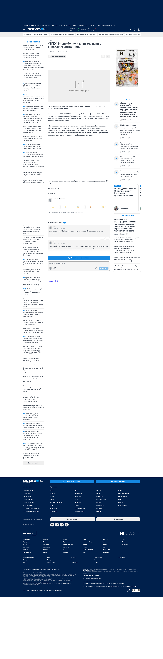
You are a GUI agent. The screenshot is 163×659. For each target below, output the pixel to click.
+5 (102, 238)
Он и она (99, 490)
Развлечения (100, 505)
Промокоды (105, 25)
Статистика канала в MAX (31, 511)
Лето (76, 499)
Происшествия (101, 499)
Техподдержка (28, 505)
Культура (78, 496)
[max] (62, 524)
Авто (51, 490)
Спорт (120, 490)
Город (52, 499)
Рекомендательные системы (90, 581)
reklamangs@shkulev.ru (89, 570)
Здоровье (53, 511)
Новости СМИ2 (53, 281)
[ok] (67, 524)
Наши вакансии (28, 502)
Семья (98, 511)
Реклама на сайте (29, 490)
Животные (53, 508)
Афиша (74, 25)
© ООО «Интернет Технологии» (53, 590)
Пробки (82, 29)
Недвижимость (28, 25)
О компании (27, 496)
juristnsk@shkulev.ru (66, 583)
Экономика (121, 502)
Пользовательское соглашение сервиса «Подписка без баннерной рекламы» (103, 583)
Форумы (55, 25)
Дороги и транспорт (56, 502)
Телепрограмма (64, 25)
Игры (113, 25)
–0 (107, 238)
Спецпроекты (122, 505)
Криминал (78, 493)
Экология (121, 499)
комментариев (58, 56)
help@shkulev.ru (35, 584)
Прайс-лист (27, 493)
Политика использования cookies (92, 578)
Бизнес (52, 493)
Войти (54, 269)
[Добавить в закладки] (103, 56)
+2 (102, 253)
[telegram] (52, 524)
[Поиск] (130, 29)
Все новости (33, 42)
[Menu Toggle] (24, 29)
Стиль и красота (123, 493)
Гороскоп (81, 25)
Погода (47, 25)
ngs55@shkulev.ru (44, 582)
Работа (98, 502)
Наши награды (28, 499)
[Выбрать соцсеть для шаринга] (108, 56)
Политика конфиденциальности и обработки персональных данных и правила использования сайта (110, 586)
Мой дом (78, 502)
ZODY (98, 25)
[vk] (57, 524)
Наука (77, 505)
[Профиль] (139, 29)
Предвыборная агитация (31, 508)
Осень (98, 493)
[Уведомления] (134, 29)
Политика (99, 496)
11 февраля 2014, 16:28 (54, 51)
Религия (99, 508)
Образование (79, 511)
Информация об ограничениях (91, 575)
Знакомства (39, 25)
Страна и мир (122, 496)
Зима (76, 490)
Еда (51, 505)
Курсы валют (90, 25)
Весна (52, 496)
